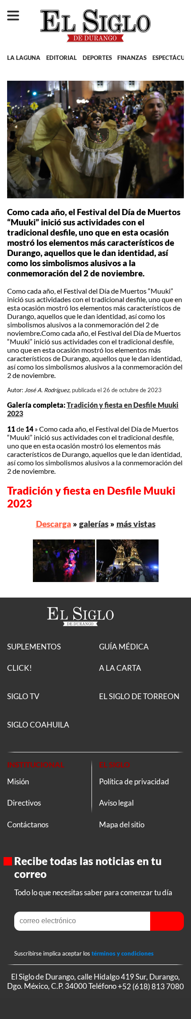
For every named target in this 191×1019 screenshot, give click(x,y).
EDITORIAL (61, 57)
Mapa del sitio (121, 824)
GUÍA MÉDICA (124, 646)
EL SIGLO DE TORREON (139, 696)
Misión (18, 781)
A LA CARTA (120, 668)
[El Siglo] (80, 636)
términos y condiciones (123, 953)
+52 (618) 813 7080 (151, 986)
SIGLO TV (23, 696)
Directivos (24, 802)
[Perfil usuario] (176, 11)
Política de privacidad (134, 781)
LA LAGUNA (23, 57)
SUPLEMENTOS (34, 646)
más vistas (135, 524)
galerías (93, 524)
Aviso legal (116, 802)
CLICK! (19, 668)
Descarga (53, 524)
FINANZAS (132, 57)
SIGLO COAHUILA (38, 724)
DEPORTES (97, 57)
